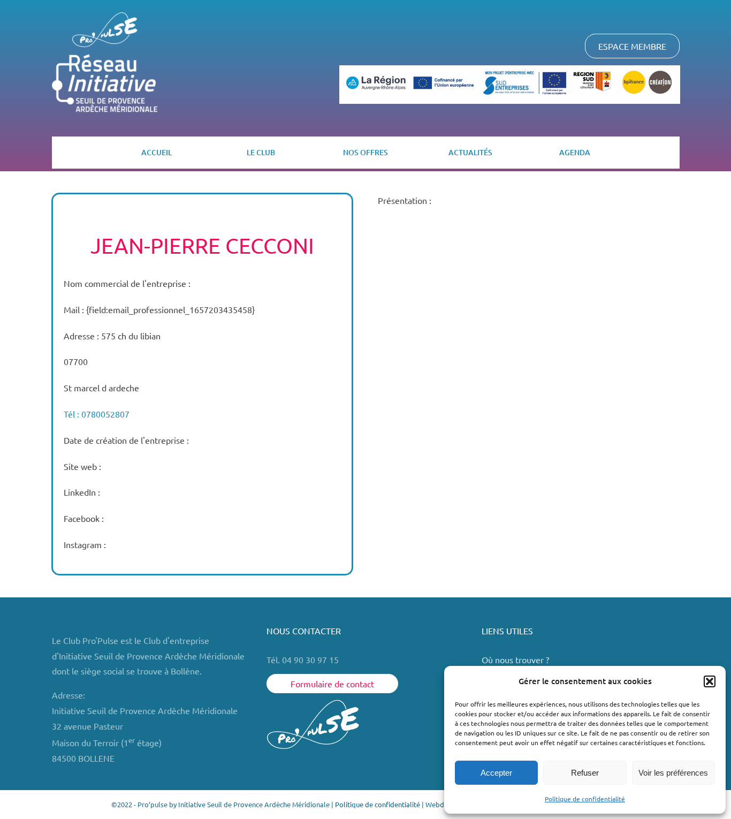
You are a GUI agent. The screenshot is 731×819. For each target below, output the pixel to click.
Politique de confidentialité (585, 798)
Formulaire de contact (332, 683)
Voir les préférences (673, 772)
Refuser (585, 772)
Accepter (496, 772)
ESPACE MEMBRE (632, 46)
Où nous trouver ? (516, 659)
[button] (709, 681)
